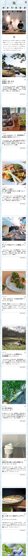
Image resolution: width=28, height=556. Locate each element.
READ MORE (22, 94)
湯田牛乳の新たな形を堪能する (12, 462)
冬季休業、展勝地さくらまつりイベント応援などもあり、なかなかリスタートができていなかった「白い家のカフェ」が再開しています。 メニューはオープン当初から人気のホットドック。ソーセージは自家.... (14, 306)
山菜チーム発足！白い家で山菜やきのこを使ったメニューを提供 (13, 190)
